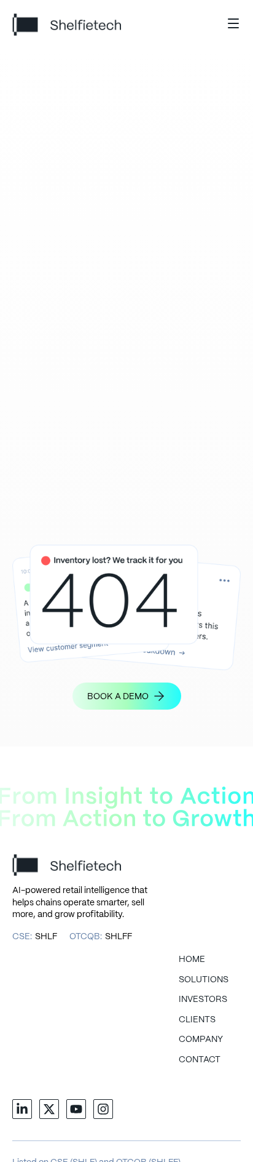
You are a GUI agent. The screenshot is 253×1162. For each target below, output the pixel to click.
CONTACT (199, 1060)
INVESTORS (203, 999)
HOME (192, 959)
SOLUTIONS (203, 980)
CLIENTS (197, 1020)
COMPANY (201, 1039)
